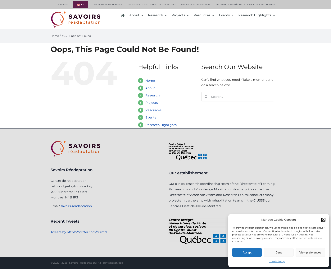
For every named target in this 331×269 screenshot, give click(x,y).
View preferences (310, 252)
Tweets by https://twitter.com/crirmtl (79, 232)
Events (150, 117)
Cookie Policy (277, 261)
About (150, 88)
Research (152, 95)
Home (150, 80)
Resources (153, 110)
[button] (323, 220)
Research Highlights (161, 125)
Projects (151, 102)
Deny (278, 252)
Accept (247, 252)
